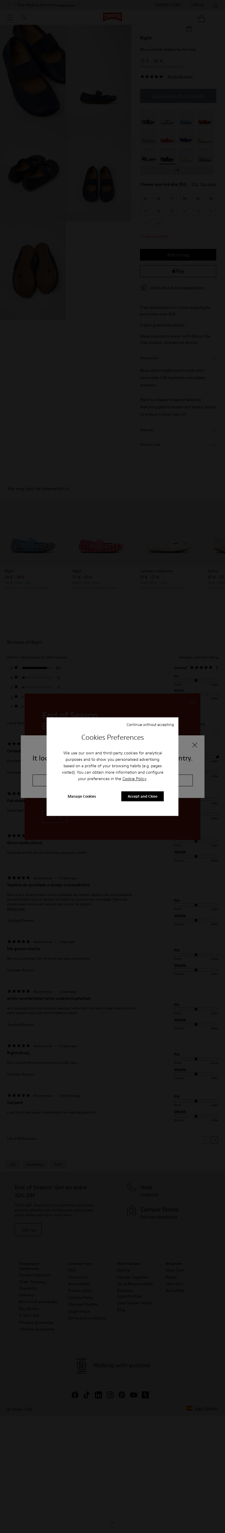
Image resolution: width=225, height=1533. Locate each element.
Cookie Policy (134, 779)
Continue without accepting (150, 724)
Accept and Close (142, 796)
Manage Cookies (82, 796)
